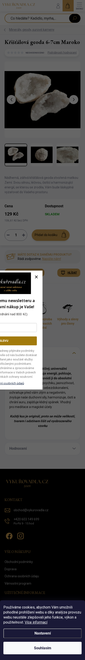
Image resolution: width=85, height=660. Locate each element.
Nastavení (42, 633)
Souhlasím (42, 648)
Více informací (36, 622)
